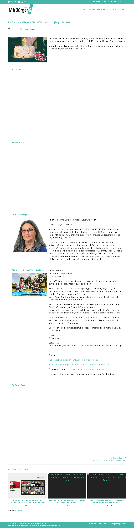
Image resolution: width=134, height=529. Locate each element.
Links (117, 523)
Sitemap (123, 523)
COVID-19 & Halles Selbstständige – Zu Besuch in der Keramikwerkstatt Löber (67, 501)
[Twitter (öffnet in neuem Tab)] (9, 2)
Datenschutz (92, 523)
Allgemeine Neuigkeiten (28, 29)
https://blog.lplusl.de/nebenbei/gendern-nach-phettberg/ (88, 369)
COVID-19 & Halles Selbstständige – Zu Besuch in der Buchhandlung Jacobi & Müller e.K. (106, 501)
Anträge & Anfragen (109, 2)
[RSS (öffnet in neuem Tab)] (21, 2)
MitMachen (96, 2)
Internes (19, 510)
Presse (120, 2)
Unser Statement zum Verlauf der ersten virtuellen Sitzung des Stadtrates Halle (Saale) (27, 501)
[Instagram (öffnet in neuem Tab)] (15, 2)
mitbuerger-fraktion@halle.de (51, 526)
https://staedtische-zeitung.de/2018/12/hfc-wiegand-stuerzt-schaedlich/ (74, 359)
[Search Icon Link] (125, 2)
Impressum (103, 523)
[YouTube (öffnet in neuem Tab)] (19, 2)
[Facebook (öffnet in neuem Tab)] (12, 2)
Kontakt (111, 523)
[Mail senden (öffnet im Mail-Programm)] (25, 2)
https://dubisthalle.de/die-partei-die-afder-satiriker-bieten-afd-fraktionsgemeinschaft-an (79, 364)
